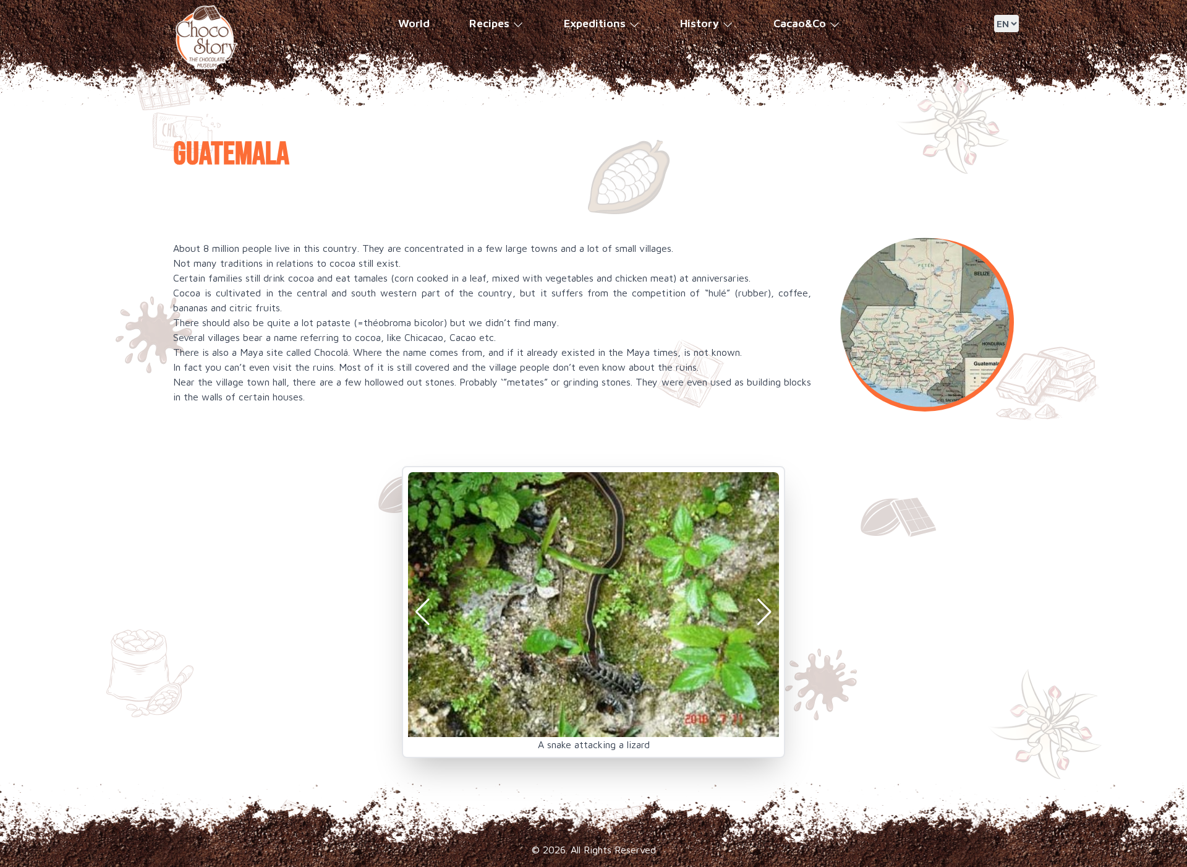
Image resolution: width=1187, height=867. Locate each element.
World (414, 23)
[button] (422, 612)
